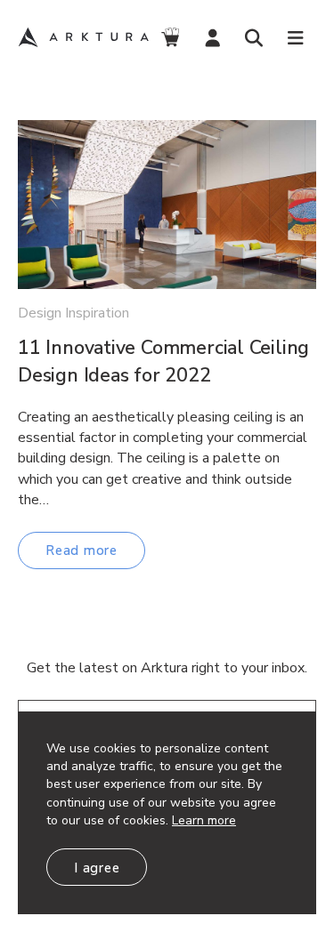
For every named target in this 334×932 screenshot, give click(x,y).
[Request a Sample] (170, 38)
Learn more (204, 820)
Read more (81, 550)
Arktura (83, 37)
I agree (96, 868)
